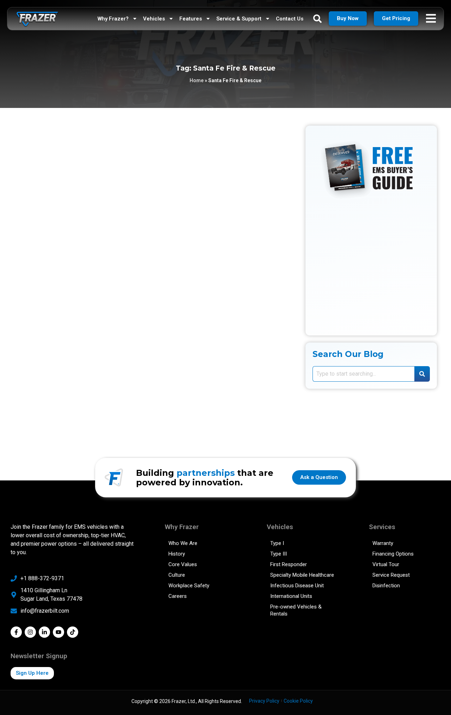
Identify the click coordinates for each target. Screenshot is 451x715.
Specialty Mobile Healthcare (302, 575)
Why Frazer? (113, 19)
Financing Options (393, 554)
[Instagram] (30, 632)
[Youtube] (58, 632)
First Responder (288, 564)
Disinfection (386, 585)
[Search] (422, 374)
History (176, 554)
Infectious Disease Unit (297, 585)
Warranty (382, 543)
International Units (291, 596)
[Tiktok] (72, 632)
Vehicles (154, 19)
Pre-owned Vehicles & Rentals (296, 610)
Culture (176, 575)
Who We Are (182, 543)
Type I (277, 543)
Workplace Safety (188, 585)
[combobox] (363, 374)
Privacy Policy (264, 701)
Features (190, 19)
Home (197, 80)
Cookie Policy (298, 701)
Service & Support (238, 19)
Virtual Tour (385, 564)
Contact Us (289, 19)
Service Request (391, 575)
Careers (177, 596)
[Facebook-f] (16, 632)
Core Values (182, 564)
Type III (278, 554)
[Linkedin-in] (44, 632)
